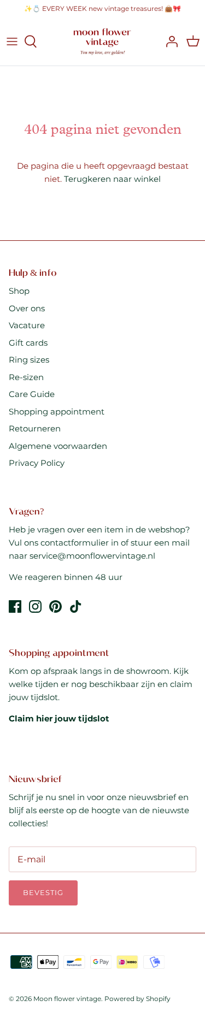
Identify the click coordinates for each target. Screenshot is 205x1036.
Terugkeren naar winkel (112, 179)
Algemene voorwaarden (58, 446)
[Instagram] (35, 606)
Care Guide (32, 394)
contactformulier (74, 542)
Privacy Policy (37, 463)
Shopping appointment (56, 411)
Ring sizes (29, 359)
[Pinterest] (55, 606)
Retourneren (35, 428)
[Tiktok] (75, 606)
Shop (19, 291)
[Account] (169, 41)
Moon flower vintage (67, 998)
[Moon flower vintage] (102, 41)
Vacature (27, 325)
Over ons (27, 308)
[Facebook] (15, 606)
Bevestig (43, 892)
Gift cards (28, 343)
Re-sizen (26, 377)
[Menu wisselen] (12, 41)
